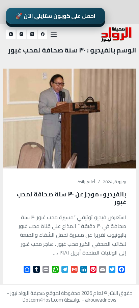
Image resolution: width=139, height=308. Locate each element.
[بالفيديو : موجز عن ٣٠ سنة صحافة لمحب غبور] (69, 118)
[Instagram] (21, 34)
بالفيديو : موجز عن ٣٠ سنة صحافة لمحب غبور (71, 198)
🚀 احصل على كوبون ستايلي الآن (55, 16)
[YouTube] (11, 34)
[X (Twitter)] (32, 34)
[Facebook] (43, 34)
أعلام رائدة (86, 182)
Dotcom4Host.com (43, 300)
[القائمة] (54, 34)
